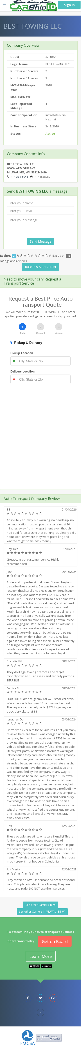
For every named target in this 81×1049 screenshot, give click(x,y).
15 (69, 255)
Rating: (5, 255)
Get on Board (55, 941)
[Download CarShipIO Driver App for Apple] (34, 966)
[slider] (34, 255)
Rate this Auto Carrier (40, 267)
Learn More (40, 956)
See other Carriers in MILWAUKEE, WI (42, 911)
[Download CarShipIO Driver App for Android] (46, 966)
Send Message (40, 241)
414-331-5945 (19, 177)
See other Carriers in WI (41, 905)
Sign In (69, 5)
